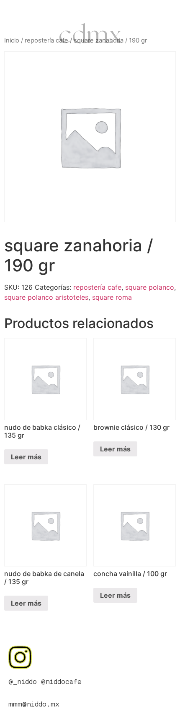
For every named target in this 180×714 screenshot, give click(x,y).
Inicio (11, 40)
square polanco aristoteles (46, 297)
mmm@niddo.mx (33, 704)
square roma (112, 297)
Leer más (26, 457)
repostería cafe (46, 40)
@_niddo (22, 682)
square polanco (149, 287)
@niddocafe (61, 682)
